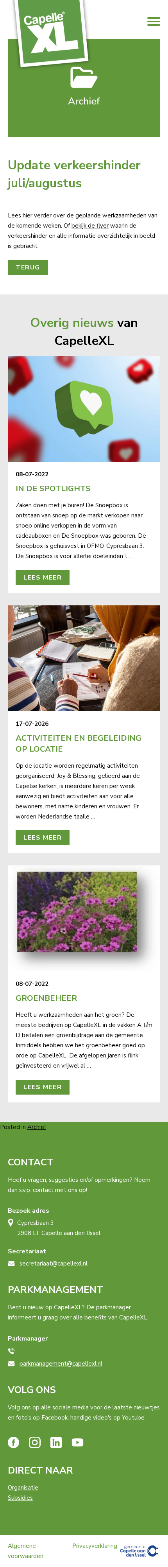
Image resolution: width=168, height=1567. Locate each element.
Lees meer (42, 577)
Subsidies (20, 1498)
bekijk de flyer (90, 226)
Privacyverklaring (94, 1546)
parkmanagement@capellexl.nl (61, 1364)
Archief (36, 1127)
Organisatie (23, 1488)
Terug (28, 267)
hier (27, 215)
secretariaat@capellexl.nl (54, 1263)
